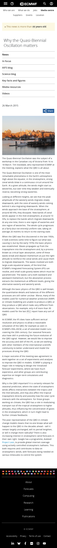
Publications (28, 516)
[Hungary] (28, 474)
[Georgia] (25, 474)
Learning (28, 509)
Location (40, 15)
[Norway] (45, 471)
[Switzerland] (9, 474)
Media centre (47, 10)
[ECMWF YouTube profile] (44, 543)
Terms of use (35, 536)
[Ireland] (33, 471)
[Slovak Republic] (54, 474)
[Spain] (3, 474)
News (5, 54)
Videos (6, 93)
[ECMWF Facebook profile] (25, 543)
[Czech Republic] (22, 474)
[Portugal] (48, 471)
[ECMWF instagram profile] (38, 543)
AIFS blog (7, 67)
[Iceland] (30, 471)
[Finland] (18, 471)
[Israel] (32, 474)
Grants (29, 15)
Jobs (35, 10)
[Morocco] (44, 474)
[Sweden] (6, 474)
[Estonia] (15, 471)
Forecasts (28, 489)
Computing (28, 495)
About (28, 482)
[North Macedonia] (47, 474)
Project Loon (8, 442)
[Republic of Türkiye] (13, 474)
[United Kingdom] (16, 474)
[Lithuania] (38, 474)
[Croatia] (9, 471)
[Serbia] (51, 471)
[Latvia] (35, 474)
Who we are (9, 10)
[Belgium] (6, 471)
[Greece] (27, 471)
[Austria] (3, 471)
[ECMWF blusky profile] (19, 543)
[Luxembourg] (39, 471)
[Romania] (51, 474)
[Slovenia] (54, 471)
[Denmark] (12, 471)
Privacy (23, 536)
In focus (6, 61)
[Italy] (36, 471)
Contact (47, 536)
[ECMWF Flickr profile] (31, 543)
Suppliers (17, 15)
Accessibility (11, 536)
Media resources (11, 87)
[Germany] (24, 471)
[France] (21, 471)
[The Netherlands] (42, 471)
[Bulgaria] (19, 474)
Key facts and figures (13, 80)
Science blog (9, 74)
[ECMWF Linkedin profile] (13, 543)
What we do (24, 10)
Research (28, 502)
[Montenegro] (41, 474)
